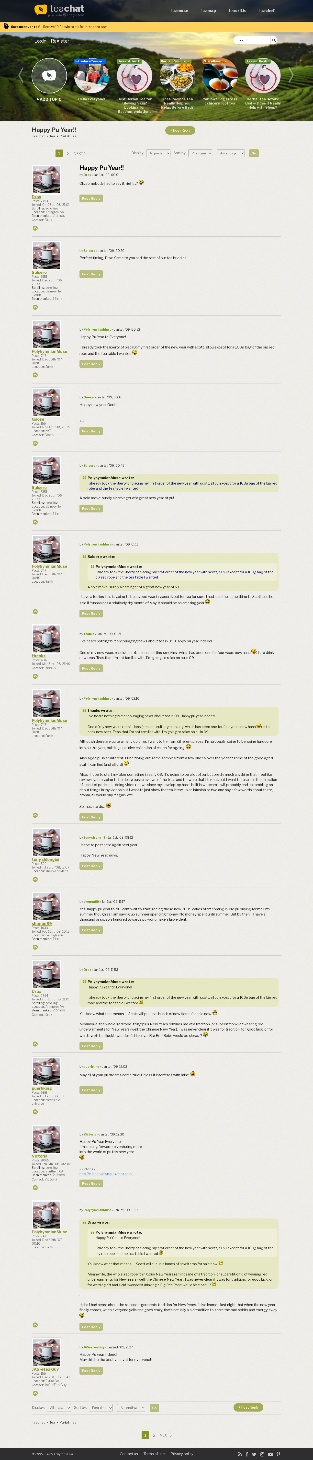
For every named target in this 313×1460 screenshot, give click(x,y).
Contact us (129, 1454)
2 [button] (68, 153)
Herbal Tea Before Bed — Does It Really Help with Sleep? (263, 103)
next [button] (78, 153)
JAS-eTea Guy (45, 1369)
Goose (38, 419)
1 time (58, 298)
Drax (36, 197)
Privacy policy (181, 1454)
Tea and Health (129, 61)
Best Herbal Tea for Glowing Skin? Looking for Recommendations (134, 105)
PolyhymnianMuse (49, 351)
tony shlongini (45, 859)
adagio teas (76, 15)
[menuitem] (41, 41)
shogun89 (42, 923)
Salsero (39, 272)
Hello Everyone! (91, 99)
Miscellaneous (215, 61)
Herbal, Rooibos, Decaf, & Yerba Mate (176, 61)
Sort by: (180, 153)
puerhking (42, 1088)
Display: (138, 153)
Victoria (39, 1156)
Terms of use (154, 1454)
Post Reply (91, 198)
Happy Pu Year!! (54, 129)
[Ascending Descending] (231, 153)
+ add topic (49, 75)
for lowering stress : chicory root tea (220, 101)
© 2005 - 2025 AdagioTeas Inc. (53, 1454)
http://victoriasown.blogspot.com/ (106, 1174)
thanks (38, 656)
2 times (59, 215)
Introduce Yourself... (90, 61)
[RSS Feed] (240, 1454)
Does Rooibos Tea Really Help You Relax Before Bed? (177, 103)
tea (67, 9)
